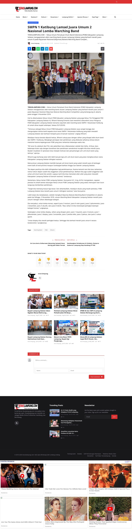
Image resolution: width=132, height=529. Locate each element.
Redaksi (79, 454)
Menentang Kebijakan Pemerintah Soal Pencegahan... (71, 421)
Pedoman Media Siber (109, 454)
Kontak (114, 456)
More (104, 17)
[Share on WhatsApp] (38, 49)
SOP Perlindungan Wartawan (92, 454)
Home (18, 17)
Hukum (43, 17)
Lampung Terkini (67, 17)
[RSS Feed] (40, 278)
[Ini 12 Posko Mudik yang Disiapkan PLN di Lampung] (54, 412)
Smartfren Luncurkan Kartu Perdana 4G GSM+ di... (69, 432)
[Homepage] (26, 9)
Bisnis (24, 17)
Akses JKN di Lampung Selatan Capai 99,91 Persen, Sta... (91, 338)
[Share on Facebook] (29, 49)
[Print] (102, 49)
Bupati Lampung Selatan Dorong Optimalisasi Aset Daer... (39, 338)
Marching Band (38, 230)
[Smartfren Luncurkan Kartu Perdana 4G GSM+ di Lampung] (54, 433)
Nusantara (54, 17)
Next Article (71, 240)
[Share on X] (34, 49)
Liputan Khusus (82, 17)
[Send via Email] (51, 49)
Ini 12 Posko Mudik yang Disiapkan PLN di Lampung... (70, 411)
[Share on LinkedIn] (42, 49)
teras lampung (43, 274)
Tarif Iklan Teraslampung (102, 456)
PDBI (46, 230)
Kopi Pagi (95, 17)
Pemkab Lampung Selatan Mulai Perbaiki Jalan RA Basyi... (65, 312)
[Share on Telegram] (46, 49)
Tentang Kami (71, 454)
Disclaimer (90, 456)
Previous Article (59, 240)
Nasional (34, 17)
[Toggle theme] (116, 2)
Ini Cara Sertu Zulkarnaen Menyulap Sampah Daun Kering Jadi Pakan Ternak (47, 244)
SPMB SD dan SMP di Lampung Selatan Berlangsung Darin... (91, 312)
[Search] (115, 17)
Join (114, 417)
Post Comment (95, 377)
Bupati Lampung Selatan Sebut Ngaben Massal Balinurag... (39, 312)
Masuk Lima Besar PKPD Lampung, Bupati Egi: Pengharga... (62, 339)
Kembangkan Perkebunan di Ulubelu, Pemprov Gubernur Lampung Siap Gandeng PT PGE (83, 244)
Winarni (52, 230)
